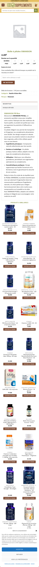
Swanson (11, 97)
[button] (36, 531)
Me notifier (8, 82)
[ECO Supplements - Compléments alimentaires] (19, 5)
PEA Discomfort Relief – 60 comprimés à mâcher (10, 324)
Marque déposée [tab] (8, 107)
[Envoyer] (36, 10)
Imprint (32, 563)
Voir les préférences (19, 559)
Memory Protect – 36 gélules (29, 390)
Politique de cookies (10, 563)
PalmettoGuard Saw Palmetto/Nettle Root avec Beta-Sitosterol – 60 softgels (29, 357)
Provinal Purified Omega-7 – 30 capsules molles (10, 292)
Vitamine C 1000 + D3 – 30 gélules (29, 324)
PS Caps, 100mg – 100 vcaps (10, 524)
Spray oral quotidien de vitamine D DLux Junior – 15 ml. (29, 227)
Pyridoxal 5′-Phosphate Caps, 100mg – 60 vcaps (10, 355)
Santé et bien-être (15, 93)
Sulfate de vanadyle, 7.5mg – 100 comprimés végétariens (10, 260)
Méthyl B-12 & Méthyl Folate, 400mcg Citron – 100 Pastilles (10, 422)
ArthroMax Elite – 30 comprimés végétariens (29, 259)
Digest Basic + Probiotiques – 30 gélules (29, 454)
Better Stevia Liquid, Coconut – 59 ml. (29, 421)
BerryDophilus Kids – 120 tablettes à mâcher (29, 292)
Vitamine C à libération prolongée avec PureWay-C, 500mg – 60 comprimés (10, 455)
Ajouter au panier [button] (10, 233)
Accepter (19, 549)
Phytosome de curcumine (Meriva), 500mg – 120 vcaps (29, 525)
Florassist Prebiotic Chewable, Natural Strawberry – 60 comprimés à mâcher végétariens (29, 490)
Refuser (19, 554)
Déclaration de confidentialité (23, 563)
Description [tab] (7, 104)
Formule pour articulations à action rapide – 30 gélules (10, 227)
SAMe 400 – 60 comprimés (10, 389)
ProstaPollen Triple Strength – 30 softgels (10, 488)
